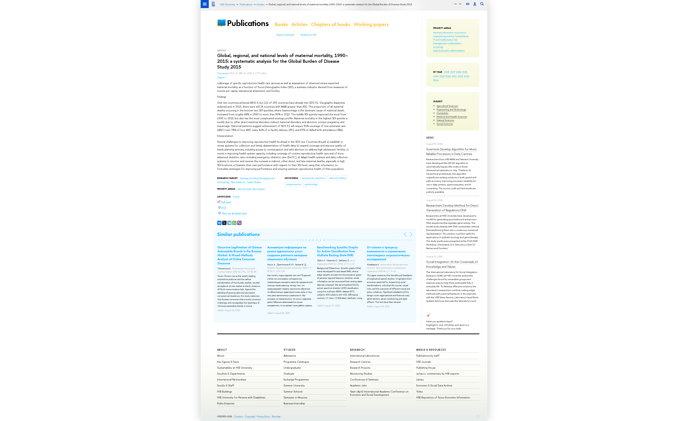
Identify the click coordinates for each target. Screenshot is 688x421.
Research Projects (360, 367)
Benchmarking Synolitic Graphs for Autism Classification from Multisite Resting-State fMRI (337, 251)
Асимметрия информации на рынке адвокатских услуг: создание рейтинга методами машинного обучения (287, 253)
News (430, 137)
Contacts (238, 416)
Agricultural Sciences (447, 105)
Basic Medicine (238, 182)
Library (420, 379)
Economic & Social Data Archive (434, 385)
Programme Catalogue (296, 361)
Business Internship (294, 403)
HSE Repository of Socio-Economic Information (443, 397)
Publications (248, 23)
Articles (299, 24)
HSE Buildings (224, 391)
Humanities (442, 113)
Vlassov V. (221, 77)
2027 (452, 72)
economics (460, 32)
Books (281, 24)
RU (456, 4)
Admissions (290, 355)
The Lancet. (223, 73)
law (456, 39)
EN (460, 4)
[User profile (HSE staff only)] (474, 4)
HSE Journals (423, 361)
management (440, 43)
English (236, 196)
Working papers (371, 24)
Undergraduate (292, 367)
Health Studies (254, 182)
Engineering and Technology (451, 109)
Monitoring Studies (361, 373)
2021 (454, 76)
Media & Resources (431, 349)
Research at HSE (308, 34)
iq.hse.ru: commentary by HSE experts (437, 373)
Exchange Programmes (296, 379)
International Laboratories (364, 355)
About (222, 349)
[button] (306, 240)
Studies (290, 349)
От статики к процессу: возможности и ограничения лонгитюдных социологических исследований (388, 253)
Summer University (294, 385)
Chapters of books (330, 24)
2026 (458, 72)
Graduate (289, 373)
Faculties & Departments (231, 373)
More (436, 80)
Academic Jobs (358, 385)
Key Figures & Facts (228, 361)
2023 (442, 76)
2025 (464, 72)
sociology (438, 46)
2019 (466, 76)
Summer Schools (293, 391)
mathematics (454, 43)
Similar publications (238, 234)
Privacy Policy (263, 416)
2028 (446, 72)
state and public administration (449, 50)
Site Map (276, 416)
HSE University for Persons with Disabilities (241, 397)
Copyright (250, 416)
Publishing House (426, 367)
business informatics (443, 32)
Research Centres (360, 361)
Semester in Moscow (295, 397)
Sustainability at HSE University (234, 367)
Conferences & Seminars (364, 379)
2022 (448, 76)
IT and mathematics (443, 39)
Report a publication (285, 34)
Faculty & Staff (225, 385)
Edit (477, 416)
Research (357, 349)
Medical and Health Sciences (452, 116)
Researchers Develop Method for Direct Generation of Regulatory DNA (452, 207)
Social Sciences (445, 123)
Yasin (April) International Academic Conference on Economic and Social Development (379, 393)
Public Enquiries (225, 403)
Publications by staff (427, 355)
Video (419, 391)
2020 (460, 76)
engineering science (444, 36)
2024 (436, 76)
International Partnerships (231, 379)
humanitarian (462, 36)
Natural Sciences (445, 120)
